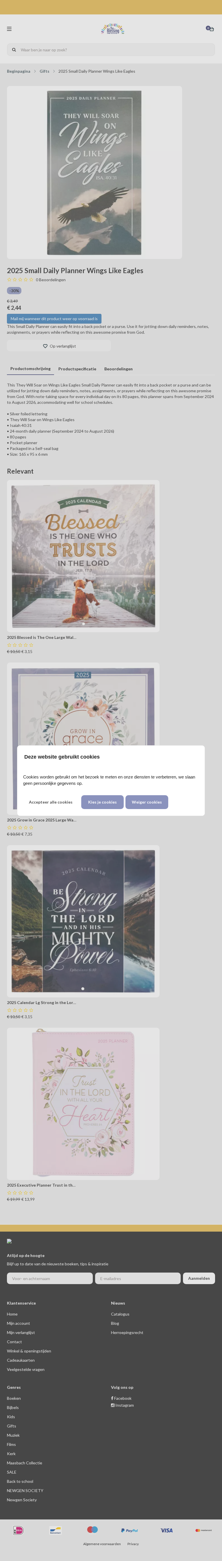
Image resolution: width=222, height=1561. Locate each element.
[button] (50, 802)
